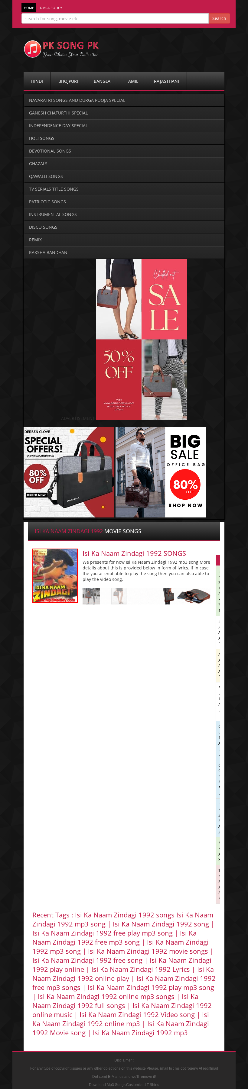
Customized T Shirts (142, 1085)
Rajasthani (166, 81)
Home (29, 8)
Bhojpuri (68, 81)
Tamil (132, 81)
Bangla (102, 81)
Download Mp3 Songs (107, 1085)
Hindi (37, 81)
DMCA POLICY (51, 8)
